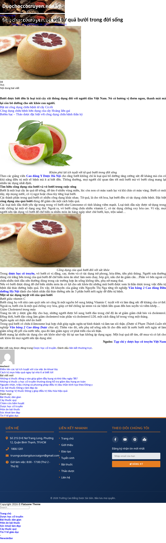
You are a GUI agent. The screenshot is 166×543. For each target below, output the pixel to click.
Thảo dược (67, 471)
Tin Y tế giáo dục (9, 415)
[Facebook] (115, 439)
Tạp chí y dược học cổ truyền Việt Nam (140, 341)
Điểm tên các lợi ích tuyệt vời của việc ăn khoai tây (29, 369)
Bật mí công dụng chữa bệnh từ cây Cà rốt (26, 107)
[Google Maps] (144, 439)
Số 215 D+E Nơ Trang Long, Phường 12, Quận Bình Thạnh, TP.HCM (31, 440)
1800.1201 (17, 449)
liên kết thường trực (80, 348)
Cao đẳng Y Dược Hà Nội (43, 176)
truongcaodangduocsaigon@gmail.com (35, 455)
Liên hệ (65, 477)
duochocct (60, 24)
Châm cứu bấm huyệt (12, 403)
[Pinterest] (134, 439)
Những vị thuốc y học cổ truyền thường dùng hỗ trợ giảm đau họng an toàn (43, 381)
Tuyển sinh (67, 458)
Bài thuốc (67, 464)
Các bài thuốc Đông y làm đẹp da (18, 388)
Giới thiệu (67, 445)
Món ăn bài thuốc (10, 409)
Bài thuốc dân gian (10, 397)
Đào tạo (66, 451)
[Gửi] (0, 511)
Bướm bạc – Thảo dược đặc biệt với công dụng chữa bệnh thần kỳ (41, 114)
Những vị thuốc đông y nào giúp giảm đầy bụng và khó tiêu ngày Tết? (39, 378)
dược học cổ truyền (22, 273)
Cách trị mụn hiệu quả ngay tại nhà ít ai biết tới (26, 372)
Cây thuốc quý (8, 400)
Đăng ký (137, 464)
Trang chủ (67, 438)
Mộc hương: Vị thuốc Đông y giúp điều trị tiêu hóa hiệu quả (33, 391)
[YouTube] (125, 439)
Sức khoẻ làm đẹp (10, 412)
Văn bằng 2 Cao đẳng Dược (28, 327)
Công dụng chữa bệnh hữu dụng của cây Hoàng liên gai (35, 110)
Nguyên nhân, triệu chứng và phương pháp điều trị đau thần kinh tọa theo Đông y (46, 384)
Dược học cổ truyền (8, 16)
